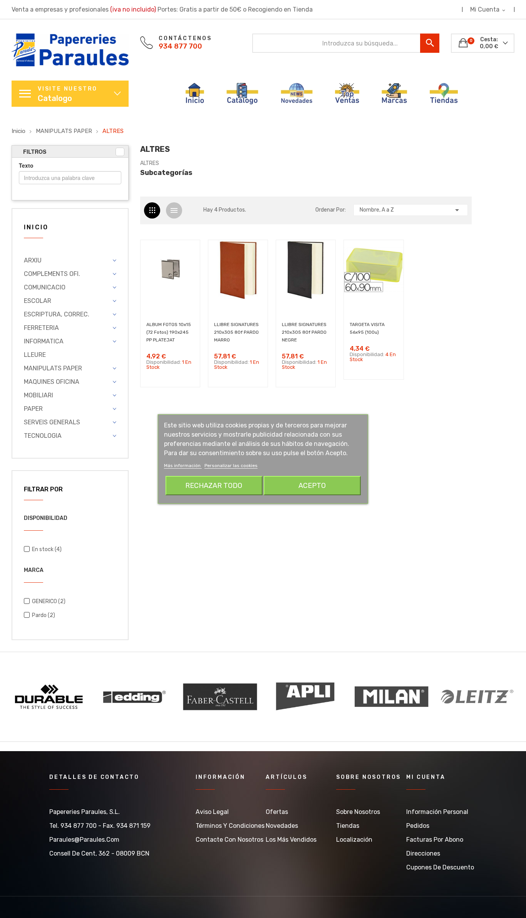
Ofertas (277, 811)
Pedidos (417, 825)
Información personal (437, 811)
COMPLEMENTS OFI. (52, 273)
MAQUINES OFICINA (51, 381)
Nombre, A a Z (410, 210)
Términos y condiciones (230, 825)
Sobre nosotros (358, 811)
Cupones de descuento (440, 867)
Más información (183, 465)
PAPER (33, 408)
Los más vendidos (291, 839)
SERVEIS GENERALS (52, 422)
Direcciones (423, 853)
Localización (354, 839)
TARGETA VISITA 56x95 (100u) (367, 328)
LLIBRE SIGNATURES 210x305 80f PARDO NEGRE (304, 332)
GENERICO (48, 601)
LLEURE (35, 354)
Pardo (43, 615)
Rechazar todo (213, 485)
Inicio (36, 227)
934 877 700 (180, 46)
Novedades (282, 825)
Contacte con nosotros (229, 839)
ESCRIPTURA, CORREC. (56, 314)
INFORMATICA (44, 341)
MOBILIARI (38, 395)
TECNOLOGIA (43, 435)
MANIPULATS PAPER (53, 368)
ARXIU (33, 260)
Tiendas (347, 825)
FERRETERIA (41, 327)
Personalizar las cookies (231, 465)
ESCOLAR (37, 300)
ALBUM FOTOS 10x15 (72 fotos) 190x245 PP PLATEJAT (168, 332)
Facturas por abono (434, 839)
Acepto (312, 485)
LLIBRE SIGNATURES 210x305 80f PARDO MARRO (236, 332)
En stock (47, 549)
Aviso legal (212, 811)
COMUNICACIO (44, 287)
